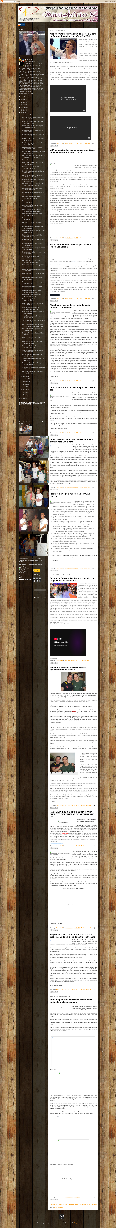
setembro (26, 381)
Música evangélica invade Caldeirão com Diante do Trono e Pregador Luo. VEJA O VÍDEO (73, 35)
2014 (22, 105)
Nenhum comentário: (85, 143)
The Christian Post (54, 295)
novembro (26, 376)
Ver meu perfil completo (26, 93)
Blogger (76, 1223)
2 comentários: (85, 660)
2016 (22, 99)
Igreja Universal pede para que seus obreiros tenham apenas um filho (71, 440)
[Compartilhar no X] (54, 146)
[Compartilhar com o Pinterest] (57, 146)
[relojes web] (40, 596)
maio (24, 392)
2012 (22, 110)
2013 (22, 107)
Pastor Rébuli (31, 60)
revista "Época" (76, 711)
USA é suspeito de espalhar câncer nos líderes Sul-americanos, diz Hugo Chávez (72, 151)
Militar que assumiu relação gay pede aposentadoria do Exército (68, 668)
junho (24, 389)
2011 (22, 112)
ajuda (73, 261)
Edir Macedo (62, 452)
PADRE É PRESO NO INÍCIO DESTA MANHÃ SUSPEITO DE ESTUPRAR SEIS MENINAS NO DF (72, 814)
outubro (25, 379)
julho (24, 387)
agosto (25, 384)
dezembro (26, 115)
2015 (22, 102)
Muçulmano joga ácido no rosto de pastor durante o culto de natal (70, 306)
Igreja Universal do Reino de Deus (82, 448)
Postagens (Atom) (58, 1207)
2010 (22, 398)
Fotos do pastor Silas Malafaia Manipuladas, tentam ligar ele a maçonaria (71, 1001)
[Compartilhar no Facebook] (55, 146)
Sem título (25, 160)
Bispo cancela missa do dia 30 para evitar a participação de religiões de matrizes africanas (72, 935)
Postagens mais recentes (58, 1204)
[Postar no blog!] (52, 146)
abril (24, 395)
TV (80, 456)
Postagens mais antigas (88, 1204)
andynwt (61, 1223)
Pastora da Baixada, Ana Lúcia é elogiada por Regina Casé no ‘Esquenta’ (72, 579)
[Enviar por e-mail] (51, 146)
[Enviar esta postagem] (92, 143)
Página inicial (73, 1204)
